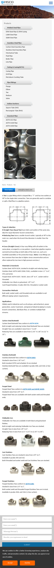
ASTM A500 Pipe (11, 126)
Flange (8, 86)
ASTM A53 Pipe (11, 120)
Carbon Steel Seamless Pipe (15, 47)
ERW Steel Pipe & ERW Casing (16, 32)
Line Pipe (9, 62)
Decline (27, 563)
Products (9, 185)
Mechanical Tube (12, 53)
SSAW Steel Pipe (11, 38)
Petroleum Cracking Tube (14, 77)
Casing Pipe (10, 71)
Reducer (9, 95)
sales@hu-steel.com (25, 190)
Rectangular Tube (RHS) (14, 111)
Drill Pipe (9, 74)
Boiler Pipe (9, 59)
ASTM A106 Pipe (11, 123)
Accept (10, 563)
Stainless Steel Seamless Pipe (16, 50)
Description (9, 190)
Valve (8, 98)
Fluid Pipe (9, 56)
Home (4, 185)
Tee (7, 92)
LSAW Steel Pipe (11, 35)
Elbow (8, 89)
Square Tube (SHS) (12, 108)
